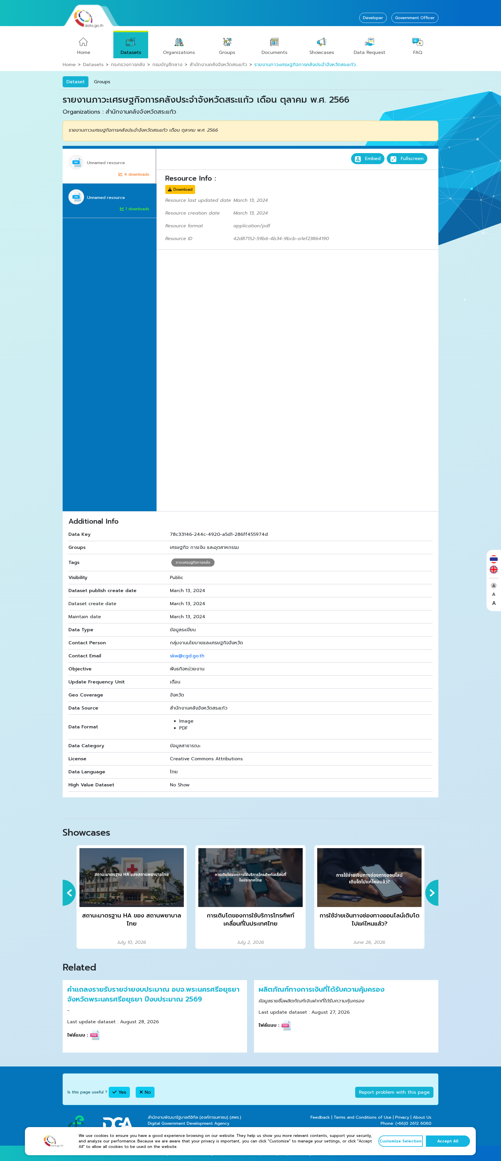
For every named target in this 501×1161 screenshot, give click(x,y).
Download (182, 189)
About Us (422, 1117)
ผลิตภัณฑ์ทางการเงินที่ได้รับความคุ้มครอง (321, 990)
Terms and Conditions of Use (362, 1117)
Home (83, 52)
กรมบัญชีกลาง (167, 64)
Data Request (369, 52)
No (147, 1092)
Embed (372, 158)
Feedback (320, 1117)
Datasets (131, 52)
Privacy (402, 1117)
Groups (227, 52)
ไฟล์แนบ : (77, 1035)
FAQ (417, 52)
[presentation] (69, 893)
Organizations (179, 52)
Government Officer (415, 18)
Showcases (321, 52)
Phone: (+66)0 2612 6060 (406, 1123)
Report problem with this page (394, 1092)
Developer (373, 18)
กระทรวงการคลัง (128, 64)
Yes (121, 1092)
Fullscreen (411, 158)
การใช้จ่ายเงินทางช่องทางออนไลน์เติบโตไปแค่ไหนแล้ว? (370, 919)
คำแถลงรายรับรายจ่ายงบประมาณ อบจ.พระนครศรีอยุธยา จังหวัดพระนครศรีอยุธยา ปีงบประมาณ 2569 (153, 994)
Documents (274, 52)
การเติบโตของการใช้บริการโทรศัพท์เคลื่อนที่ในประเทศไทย (250, 919)
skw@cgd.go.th (187, 655)
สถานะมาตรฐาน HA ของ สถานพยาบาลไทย (131, 919)
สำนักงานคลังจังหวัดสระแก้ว (218, 64)
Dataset (75, 81)
